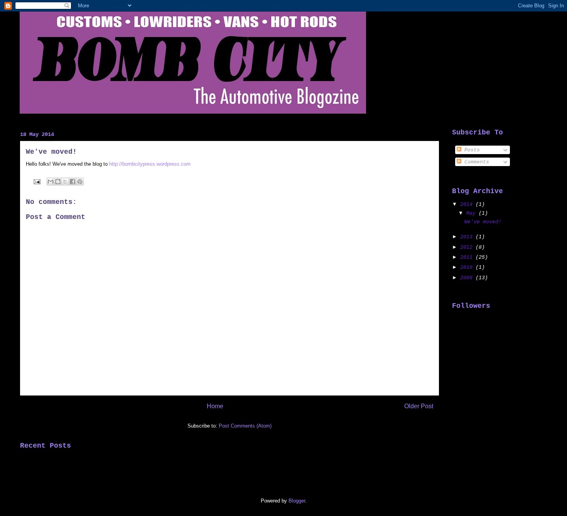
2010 (468, 267)
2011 (468, 257)
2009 (468, 278)
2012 (468, 247)
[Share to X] (65, 181)
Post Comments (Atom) (245, 426)
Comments (475, 162)
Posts (470, 150)
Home (215, 406)
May (472, 213)
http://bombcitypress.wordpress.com (150, 164)
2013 (468, 237)
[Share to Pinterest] (80, 181)
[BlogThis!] (58, 181)
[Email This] (50, 181)
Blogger (297, 501)
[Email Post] (36, 181)
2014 (468, 204)
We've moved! (482, 222)
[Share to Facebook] (72, 181)
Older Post (418, 406)
